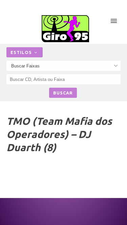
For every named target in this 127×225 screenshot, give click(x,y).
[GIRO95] (65, 28)
